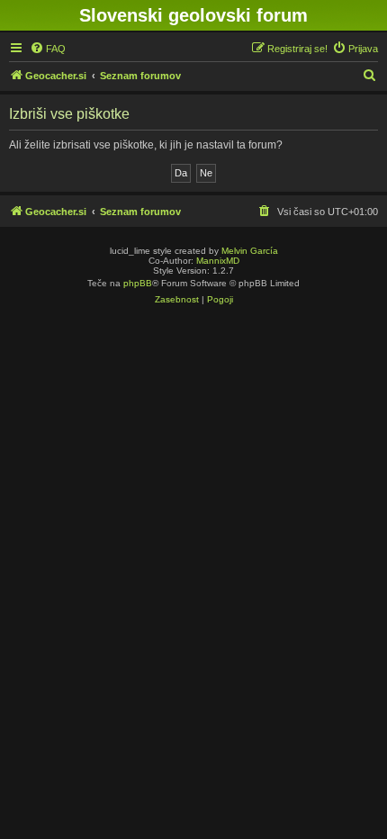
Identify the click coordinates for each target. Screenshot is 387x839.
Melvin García (249, 251)
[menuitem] (48, 48)
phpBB (137, 283)
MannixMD (217, 261)
